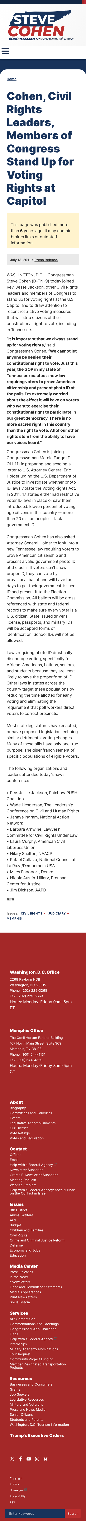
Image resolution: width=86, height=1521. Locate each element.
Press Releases (21, 1272)
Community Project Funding (31, 1359)
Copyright (16, 1478)
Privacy (14, 1484)
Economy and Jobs (25, 1250)
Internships (18, 1344)
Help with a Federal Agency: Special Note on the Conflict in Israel (42, 1191)
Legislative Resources (27, 1399)
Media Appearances (25, 1292)
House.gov (16, 1490)
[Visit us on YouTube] (30, 1459)
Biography (18, 1108)
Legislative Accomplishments (33, 1123)
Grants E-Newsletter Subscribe (34, 1175)
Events (15, 1118)
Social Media (20, 1302)
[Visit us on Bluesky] (46, 1459)
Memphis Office (26, 1030)
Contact (18, 1148)
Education (18, 1255)
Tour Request (20, 1354)
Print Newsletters (23, 1297)
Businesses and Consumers (31, 1384)
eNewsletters (20, 1282)
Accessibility (17, 1496)
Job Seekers (19, 1394)
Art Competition (22, 1319)
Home (11, 79)
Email (14, 1160)
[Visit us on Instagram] (38, 1459)
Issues (17, 1204)
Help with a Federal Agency (31, 1165)
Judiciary (57, 913)
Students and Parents (26, 1419)
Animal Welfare (21, 1215)
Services (19, 1313)
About (16, 1102)
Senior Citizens (21, 1414)
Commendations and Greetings (34, 1324)
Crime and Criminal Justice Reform (37, 1240)
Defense (16, 1245)
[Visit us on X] (13, 1459)
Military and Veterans (26, 1404)
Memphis (14, 918)
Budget (15, 1225)
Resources (21, 1378)
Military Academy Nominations (34, 1349)
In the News (19, 1277)
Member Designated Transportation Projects (38, 1366)
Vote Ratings (20, 1133)
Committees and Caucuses (31, 1113)
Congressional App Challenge (33, 1329)
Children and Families (26, 1230)
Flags (14, 1334)
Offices (15, 1155)
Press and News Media (28, 1409)
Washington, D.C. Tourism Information (39, 1424)
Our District (19, 1128)
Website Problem (23, 1185)
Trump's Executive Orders (37, 1435)
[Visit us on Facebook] (21, 1459)
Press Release (46, 260)
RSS (12, 1502)
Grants (15, 1389)
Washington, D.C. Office (34, 972)
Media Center (24, 1266)
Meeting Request (23, 1180)
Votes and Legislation (27, 1138)
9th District (18, 1210)
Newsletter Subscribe (26, 1170)
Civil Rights (31, 913)
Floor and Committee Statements (36, 1287)
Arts (13, 1220)
